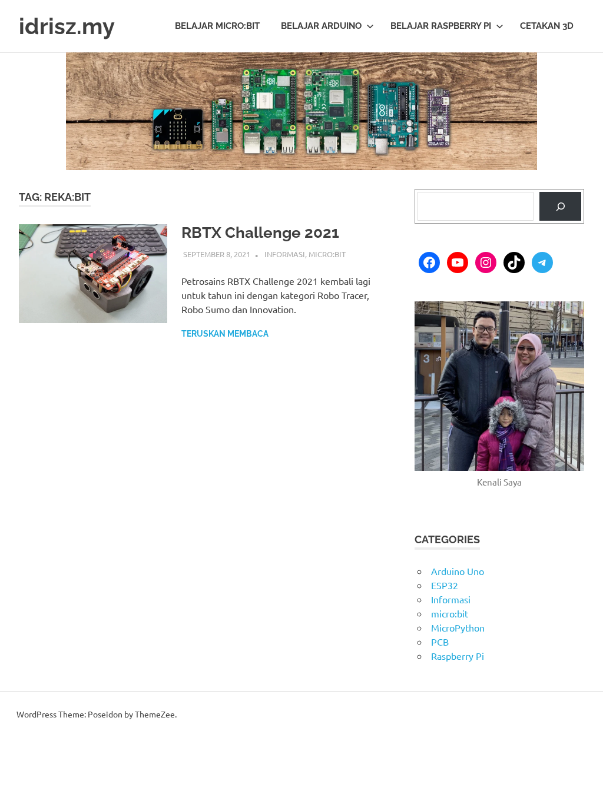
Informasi (284, 254)
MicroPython (458, 627)
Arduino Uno (457, 571)
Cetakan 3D (547, 26)
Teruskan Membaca (225, 333)
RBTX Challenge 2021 (260, 232)
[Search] (560, 206)
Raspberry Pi (457, 656)
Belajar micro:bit (217, 26)
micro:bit (327, 254)
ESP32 (444, 585)
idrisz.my (67, 26)
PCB (440, 641)
